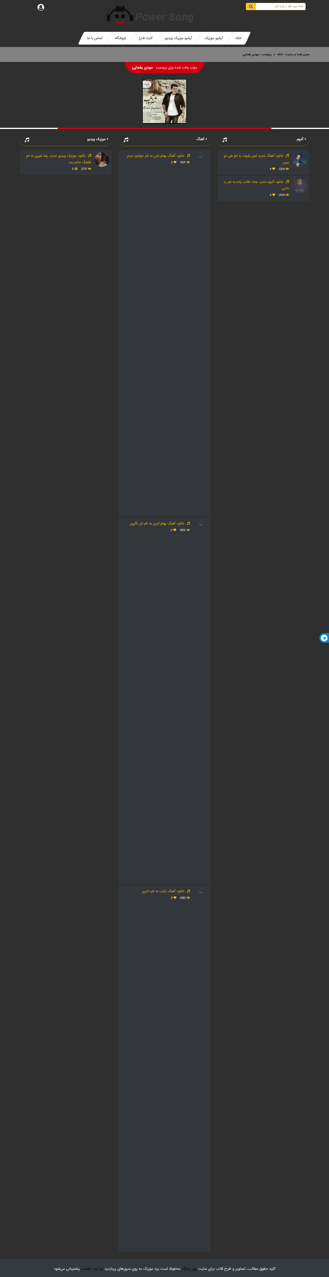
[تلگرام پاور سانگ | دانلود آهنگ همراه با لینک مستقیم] (324, 638)
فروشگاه (120, 38)
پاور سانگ (189, 1269)
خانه (239, 38)
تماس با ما (94, 38)
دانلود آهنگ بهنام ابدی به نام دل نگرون (157, 524)
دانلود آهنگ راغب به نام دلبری (163, 891)
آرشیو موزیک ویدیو (178, 38)
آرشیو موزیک (214, 38)
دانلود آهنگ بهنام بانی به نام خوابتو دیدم (156, 156)
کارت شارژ (145, 38)
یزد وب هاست (92, 1269)
